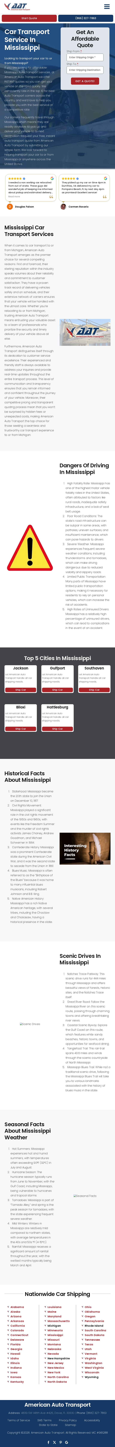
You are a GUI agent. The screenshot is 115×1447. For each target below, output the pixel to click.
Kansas (15, 1377)
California (17, 1326)
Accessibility (92, 1420)
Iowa (13, 1372)
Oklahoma (92, 1312)
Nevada (53, 1354)
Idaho (14, 1358)
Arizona (15, 1316)
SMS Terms (44, 1420)
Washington (93, 1363)
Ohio (88, 1307)
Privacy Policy (68, 1420)
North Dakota (57, 1382)
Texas (89, 1344)
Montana (54, 1344)
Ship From (74, 51)
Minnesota (55, 1330)
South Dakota (94, 1335)
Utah (88, 1349)
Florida (15, 1344)
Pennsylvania (94, 1321)
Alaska (15, 1312)
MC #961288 (100, 1432)
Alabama (17, 1307)
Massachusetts (59, 1321)
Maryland (54, 1316)
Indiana (16, 1368)
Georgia (16, 1349)
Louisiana (54, 1307)
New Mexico (56, 1368)
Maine (52, 1312)
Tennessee (92, 1340)
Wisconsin (92, 1372)
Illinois (15, 1363)
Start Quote (29, 18)
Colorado (17, 1330)
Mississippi (55, 1335)
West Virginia (94, 1368)
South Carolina (95, 1330)
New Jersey (56, 1363)
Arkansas (17, 1321)
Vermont (91, 1354)
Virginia (90, 1358)
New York (54, 1372)
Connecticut (19, 1335)
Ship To (72, 64)
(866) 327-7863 (85, 18)
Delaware (17, 1340)
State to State (48, 1425)
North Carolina (58, 1377)
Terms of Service (18, 1420)
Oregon (90, 1316)
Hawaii (15, 1354)
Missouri (53, 1340)
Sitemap (70, 1425)
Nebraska (54, 1349)
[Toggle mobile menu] (107, 6)
